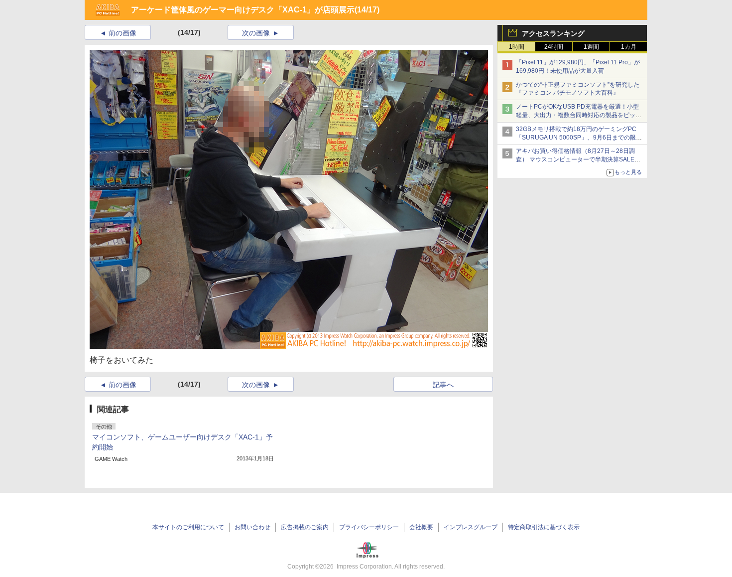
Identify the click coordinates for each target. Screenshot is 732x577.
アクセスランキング (553, 33)
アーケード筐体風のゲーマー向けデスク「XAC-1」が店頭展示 (243, 9)
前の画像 (122, 33)
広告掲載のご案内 (305, 527)
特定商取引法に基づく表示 (544, 527)
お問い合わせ (252, 527)
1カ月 (628, 46)
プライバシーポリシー (369, 527)
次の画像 (256, 33)
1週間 (591, 46)
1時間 (516, 46)
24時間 (553, 46)
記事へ (443, 385)
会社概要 (421, 527)
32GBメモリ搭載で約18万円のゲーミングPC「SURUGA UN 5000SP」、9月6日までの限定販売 (579, 137)
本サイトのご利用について (188, 527)
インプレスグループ (470, 527)
